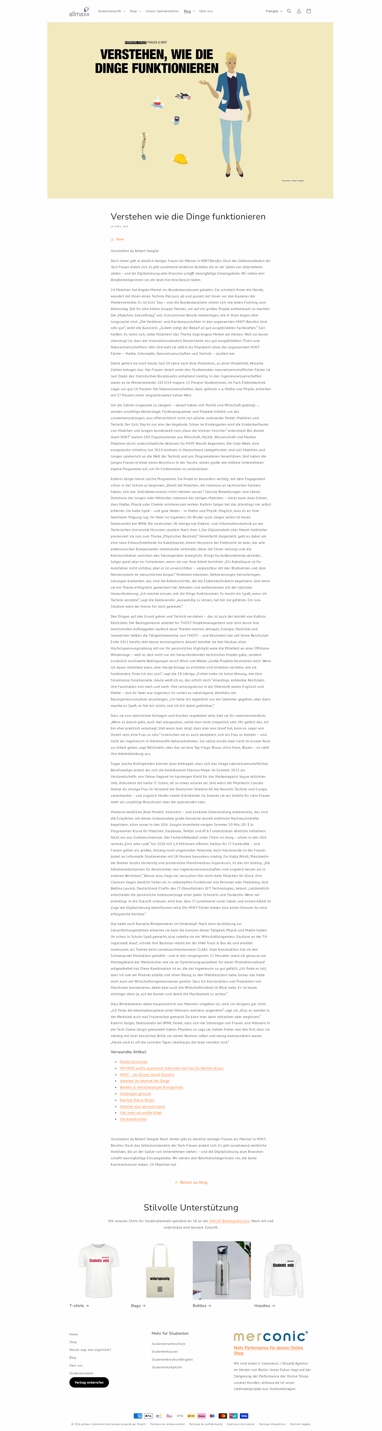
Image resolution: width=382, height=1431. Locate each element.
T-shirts (76, 1305)
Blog (72, 1358)
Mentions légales (300, 1424)
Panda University (133, 1061)
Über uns (76, 1365)
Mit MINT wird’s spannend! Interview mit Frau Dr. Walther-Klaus (172, 1068)
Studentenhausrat (165, 1352)
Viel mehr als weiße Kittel (141, 1112)
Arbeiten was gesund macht (142, 1106)
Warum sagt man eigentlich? (90, 1350)
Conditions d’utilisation (241, 1424)
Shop (73, 1342)
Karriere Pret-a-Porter (137, 1100)
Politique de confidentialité (206, 1424)
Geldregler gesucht (135, 1093)
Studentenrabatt (81, 1373)
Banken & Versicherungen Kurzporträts (151, 1087)
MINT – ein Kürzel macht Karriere (147, 1074)
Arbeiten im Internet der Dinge (145, 1080)
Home (73, 1334)
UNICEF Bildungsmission (229, 1221)
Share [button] (120, 239)
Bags (136, 1305)
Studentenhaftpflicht (167, 1367)
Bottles (199, 1305)
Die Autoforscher (133, 1119)
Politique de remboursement (167, 1424)
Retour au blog (193, 1182)
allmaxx (86, 1424)
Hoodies (262, 1305)
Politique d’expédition (272, 1424)
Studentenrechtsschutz (168, 1344)
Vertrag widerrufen (89, 1382)
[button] (111, 11)
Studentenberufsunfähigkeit (172, 1359)
